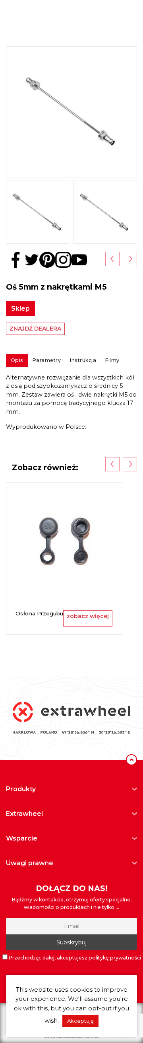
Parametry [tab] (47, 360)
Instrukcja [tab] (83, 360)
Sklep (20, 308)
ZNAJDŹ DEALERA (35, 328)
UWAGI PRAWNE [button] (29, 863)
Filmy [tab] (112, 360)
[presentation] (112, 259)
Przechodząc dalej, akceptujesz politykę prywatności (74, 958)
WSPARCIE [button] (21, 838)
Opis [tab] (17, 360)
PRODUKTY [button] (21, 789)
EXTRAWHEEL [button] (24, 813)
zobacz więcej (88, 616)
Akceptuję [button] (80, 1021)
